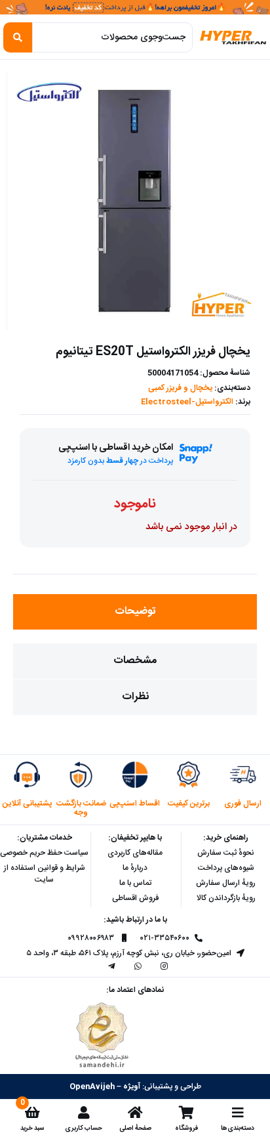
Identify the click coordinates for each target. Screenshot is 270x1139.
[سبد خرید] (32, 1112)
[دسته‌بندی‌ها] (237, 1112)
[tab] (135, 612)
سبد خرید (32, 1128)
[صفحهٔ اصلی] (135, 1112)
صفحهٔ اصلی (135, 1128)
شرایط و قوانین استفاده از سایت (44, 873)
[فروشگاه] (186, 1112)
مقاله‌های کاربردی (135, 852)
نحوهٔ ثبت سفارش (225, 852)
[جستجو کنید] (17, 37)
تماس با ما (135, 883)
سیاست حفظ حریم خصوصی (44, 852)
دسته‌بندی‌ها (237, 1128)
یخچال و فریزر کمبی (180, 388)
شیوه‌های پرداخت (226, 867)
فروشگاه (186, 1128)
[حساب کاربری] (83, 1112)
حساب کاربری (83, 1128)
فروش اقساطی (135, 898)
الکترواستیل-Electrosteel (187, 401)
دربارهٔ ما (135, 867)
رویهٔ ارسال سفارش (226, 883)
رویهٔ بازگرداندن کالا (226, 898)
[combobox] (112, 37)
